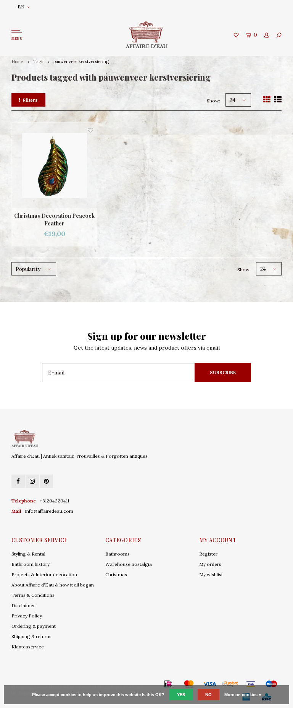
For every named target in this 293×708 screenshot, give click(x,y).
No (208, 694)
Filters (30, 100)
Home (17, 61)
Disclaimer (23, 605)
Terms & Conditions (33, 595)
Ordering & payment (33, 626)
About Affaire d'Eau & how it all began (52, 585)
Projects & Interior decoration (44, 574)
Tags (38, 61)
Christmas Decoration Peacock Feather (54, 219)
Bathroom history (30, 564)
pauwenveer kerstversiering (81, 61)
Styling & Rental (28, 554)
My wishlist (211, 574)
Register (208, 554)
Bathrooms (117, 554)
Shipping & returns (31, 636)
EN (21, 7)
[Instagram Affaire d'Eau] (32, 481)
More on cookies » (242, 694)
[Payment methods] (157, 684)
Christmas (116, 574)
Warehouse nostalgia (128, 564)
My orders (210, 564)
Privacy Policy (26, 616)
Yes (181, 694)
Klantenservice (27, 647)
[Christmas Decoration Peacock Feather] (54, 165)
